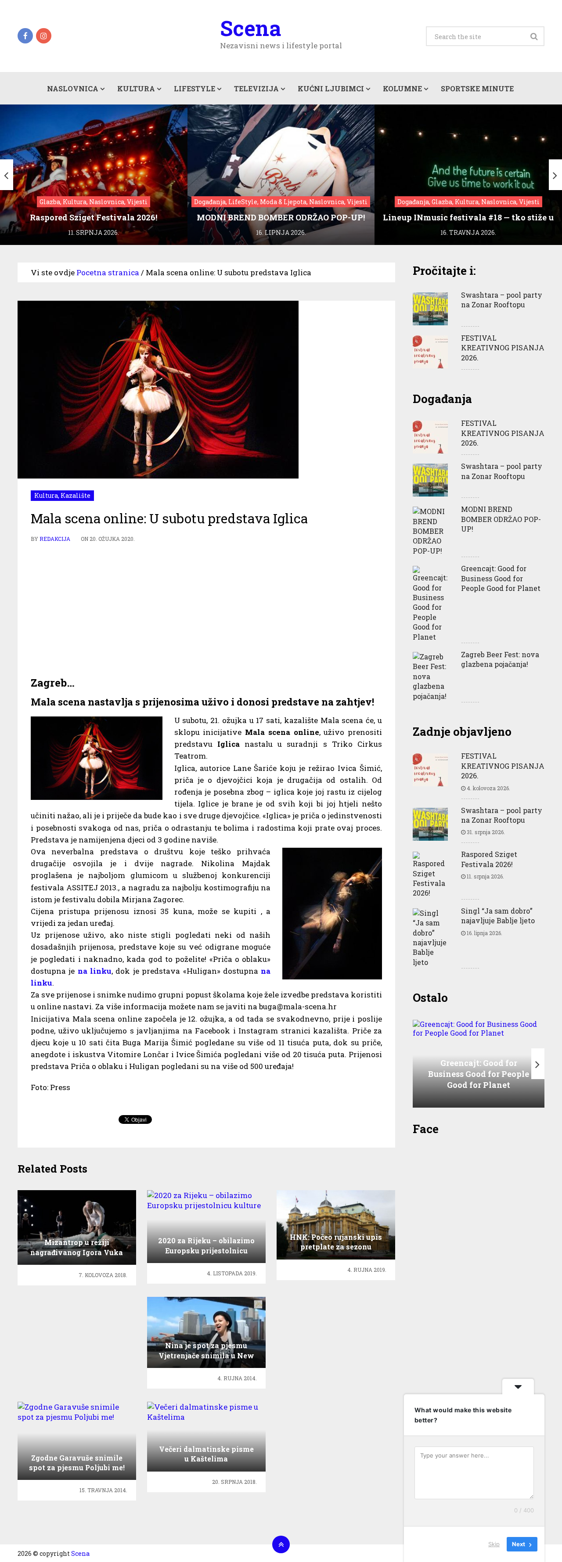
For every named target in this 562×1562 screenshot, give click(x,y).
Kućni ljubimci (331, 88)
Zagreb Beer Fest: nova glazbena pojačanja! (500, 659)
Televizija (256, 88)
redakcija (55, 538)
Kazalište (75, 495)
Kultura (136, 88)
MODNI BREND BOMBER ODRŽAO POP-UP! (501, 518)
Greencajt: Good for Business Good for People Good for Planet (500, 578)
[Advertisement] (206, 609)
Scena (250, 28)
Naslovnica (72, 88)
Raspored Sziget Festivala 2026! (489, 858)
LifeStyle (194, 88)
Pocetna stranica (107, 272)
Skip (494, 1544)
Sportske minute (477, 88)
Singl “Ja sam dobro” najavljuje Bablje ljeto (498, 915)
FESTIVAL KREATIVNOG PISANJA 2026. (502, 347)
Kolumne (402, 88)
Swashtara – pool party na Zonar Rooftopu (501, 299)
